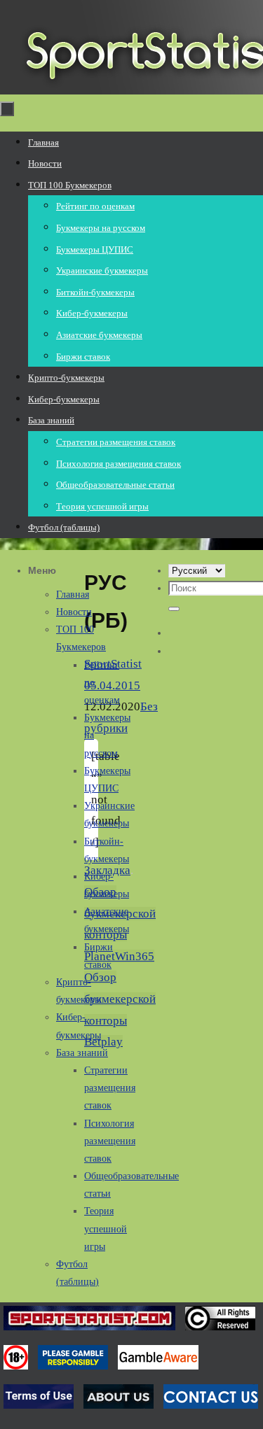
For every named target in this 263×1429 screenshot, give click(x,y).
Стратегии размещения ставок (109, 1088)
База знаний (82, 1053)
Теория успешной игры (105, 1228)
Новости (74, 612)
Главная (72, 594)
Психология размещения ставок (109, 1141)
